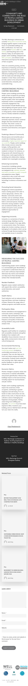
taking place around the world (16, 41)
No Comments (20, 26)
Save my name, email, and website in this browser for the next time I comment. (14, 639)
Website (4, 628)
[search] (25, 1)
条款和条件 (11, 681)
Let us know (11, 404)
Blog (14, 9)
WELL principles (6, 58)
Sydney (4, 51)
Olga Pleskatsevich (9, 26)
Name (4, 613)
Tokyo (21, 49)
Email (4, 620)
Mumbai (13, 49)
